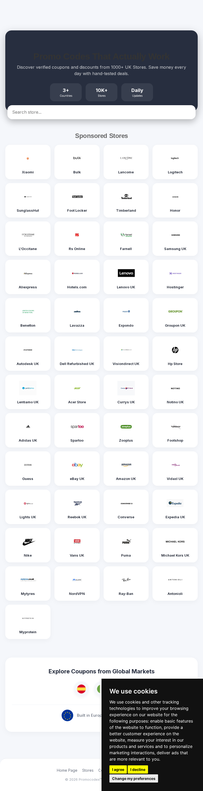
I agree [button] (118, 769)
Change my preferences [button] (133, 778)
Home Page (67, 770)
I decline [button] (137, 769)
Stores (88, 770)
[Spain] (81, 689)
